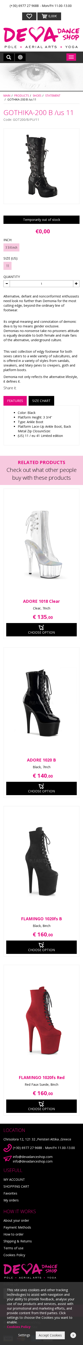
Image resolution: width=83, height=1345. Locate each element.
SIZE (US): (10, 258)
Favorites (10, 1193)
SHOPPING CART (16, 1186)
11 (7, 265)
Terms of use (13, 1248)
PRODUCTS (21, 96)
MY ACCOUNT (14, 1179)
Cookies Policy (14, 1255)
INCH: (7, 240)
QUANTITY (11, 276)
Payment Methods (17, 1227)
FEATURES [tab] (15, 400)
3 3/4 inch (11, 247)
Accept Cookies (50, 1335)
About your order (16, 1220)
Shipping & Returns (17, 1241)
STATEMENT (52, 96)
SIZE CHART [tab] (41, 400)
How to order (13, 1234)
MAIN (6, 96)
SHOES (37, 96)
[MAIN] (41, 37)
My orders (11, 1200)
